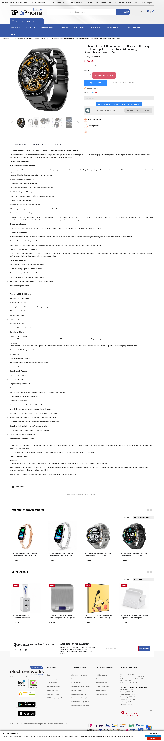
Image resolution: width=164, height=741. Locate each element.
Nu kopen (95, 82)
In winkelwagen (105, 75)
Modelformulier (76, 690)
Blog (48, 675)
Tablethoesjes (101, 690)
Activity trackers (102, 679)
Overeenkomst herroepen (80, 686)
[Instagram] (26, 650)
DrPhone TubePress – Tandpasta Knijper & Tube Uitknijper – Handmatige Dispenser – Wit (134, 616)
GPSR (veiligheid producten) (56, 698)
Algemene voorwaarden (79, 675)
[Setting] (142, 12)
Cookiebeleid (76, 683)
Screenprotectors (102, 686)
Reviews (58, 144)
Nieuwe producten (53, 686)
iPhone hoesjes (101, 683)
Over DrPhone (52, 683)
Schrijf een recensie (92, 57)
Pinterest (96, 92)
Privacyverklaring (77, 679)
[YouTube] (20, 650)
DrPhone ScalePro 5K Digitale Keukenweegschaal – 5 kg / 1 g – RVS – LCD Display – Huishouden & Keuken (62, 616)
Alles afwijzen (153, 738)
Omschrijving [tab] (20, 144)
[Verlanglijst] (146, 12)
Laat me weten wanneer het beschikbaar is (118, 104)
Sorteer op (128, 517)
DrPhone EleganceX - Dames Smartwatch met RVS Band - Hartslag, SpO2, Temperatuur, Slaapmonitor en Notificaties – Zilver (62, 554)
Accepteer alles (152, 736)
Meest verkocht (52, 690)
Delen (89, 92)
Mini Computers (101, 675)
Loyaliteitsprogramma (54, 679)
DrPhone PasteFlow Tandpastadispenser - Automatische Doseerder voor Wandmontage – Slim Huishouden (25, 616)
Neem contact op (53, 694)
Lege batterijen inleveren (80, 706)
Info (136, 3)
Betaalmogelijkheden (78, 694)
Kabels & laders (101, 694)
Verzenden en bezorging (79, 698)
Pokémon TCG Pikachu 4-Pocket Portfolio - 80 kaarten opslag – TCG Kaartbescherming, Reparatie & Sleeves (98, 616)
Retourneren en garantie (80, 702)
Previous (148, 510)
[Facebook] (15, 650)
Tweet (93, 92)
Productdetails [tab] (41, 144)
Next (151, 510)
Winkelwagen (147, 3)
